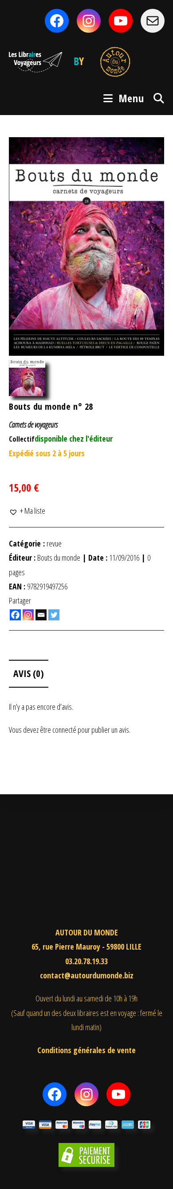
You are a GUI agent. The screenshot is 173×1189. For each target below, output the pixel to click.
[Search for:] (156, 98)
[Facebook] (15, 614)
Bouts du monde (58, 557)
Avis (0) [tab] (28, 673)
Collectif (22, 439)
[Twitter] (53, 614)
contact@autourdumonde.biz (87, 975)
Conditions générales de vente (86, 1050)
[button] (27, 511)
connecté (64, 729)
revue (54, 543)
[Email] (41, 614)
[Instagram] (28, 614)
